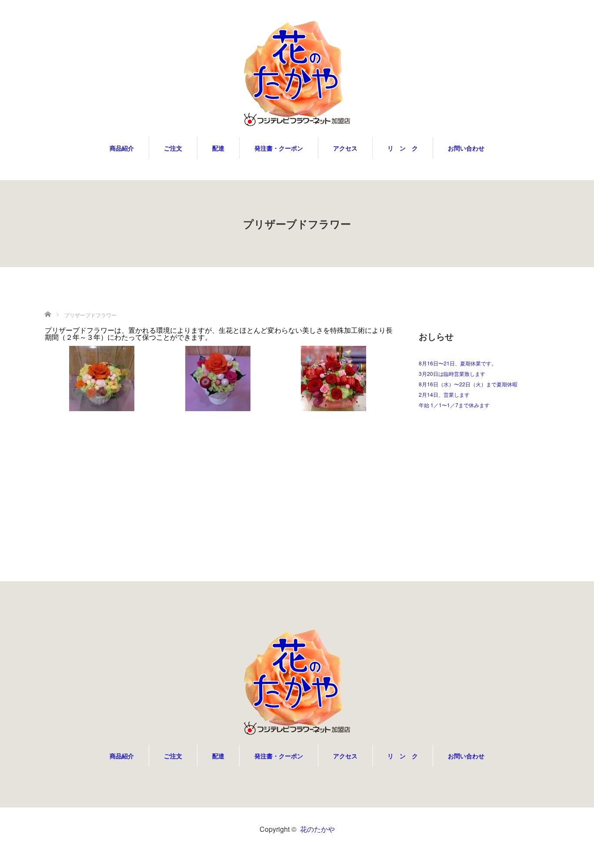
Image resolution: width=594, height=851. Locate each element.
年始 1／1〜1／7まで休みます (454, 405)
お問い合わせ (466, 148)
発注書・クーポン (278, 148)
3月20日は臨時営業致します (452, 373)
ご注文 (173, 148)
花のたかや (317, 829)
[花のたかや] (297, 73)
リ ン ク (402, 148)
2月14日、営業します (444, 394)
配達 (218, 148)
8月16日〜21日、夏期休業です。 (458, 363)
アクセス (345, 148)
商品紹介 (122, 148)
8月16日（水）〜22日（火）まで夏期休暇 (468, 384)
